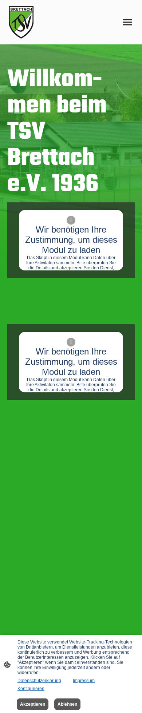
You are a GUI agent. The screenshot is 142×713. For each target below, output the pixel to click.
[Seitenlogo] (21, 22)
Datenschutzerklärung (39, 680)
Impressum (84, 680)
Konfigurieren (30, 688)
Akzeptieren (32, 704)
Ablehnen (67, 704)
